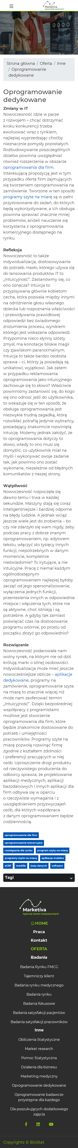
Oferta (46, 63)
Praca (39, 931)
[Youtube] (51, 1124)
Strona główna (21, 63)
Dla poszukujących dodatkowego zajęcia (39, 1111)
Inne (61, 63)
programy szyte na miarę (27, 197)
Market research (39, 1049)
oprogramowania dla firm (28, 167)
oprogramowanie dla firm (21, 835)
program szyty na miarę (52, 850)
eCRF (8, 865)
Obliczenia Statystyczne (39, 1040)
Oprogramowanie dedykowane (39, 1085)
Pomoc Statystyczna (39, 1058)
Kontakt (39, 940)
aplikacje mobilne (53, 858)
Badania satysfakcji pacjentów (39, 1013)
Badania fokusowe (39, 1003)
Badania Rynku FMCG (39, 967)
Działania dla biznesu (39, 1067)
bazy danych (39, 865)
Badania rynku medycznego (39, 985)
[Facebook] (26, 1124)
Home (41, 923)
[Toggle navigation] (11, 5)
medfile (21, 865)
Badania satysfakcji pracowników (39, 1022)
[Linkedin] (38, 1124)
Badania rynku (39, 994)
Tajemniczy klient (39, 976)
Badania (39, 957)
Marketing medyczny (39, 1076)
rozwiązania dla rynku (18, 850)
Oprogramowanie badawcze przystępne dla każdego (39, 1097)
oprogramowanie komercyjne (23, 842)
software (57, 865)
